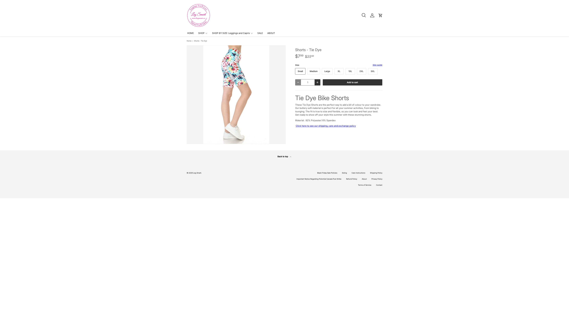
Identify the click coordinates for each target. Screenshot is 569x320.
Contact (379, 185)
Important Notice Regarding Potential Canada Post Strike (319, 179)
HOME (190, 33)
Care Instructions (358, 173)
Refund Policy (351, 179)
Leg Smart (197, 173)
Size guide (377, 65)
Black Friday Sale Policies (327, 173)
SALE (260, 33)
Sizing (344, 173)
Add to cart (352, 82)
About (364, 179)
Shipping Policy (376, 173)
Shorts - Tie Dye (200, 41)
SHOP (201, 33)
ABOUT (271, 33)
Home (189, 41)
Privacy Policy (376, 179)
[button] (380, 15)
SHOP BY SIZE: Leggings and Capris (231, 33)
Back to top (283, 156)
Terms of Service (364, 185)
